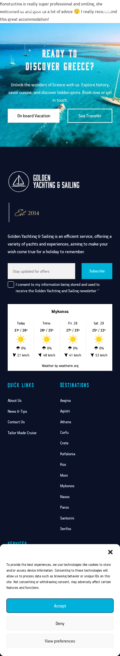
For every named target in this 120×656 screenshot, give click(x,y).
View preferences (60, 641)
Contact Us (16, 422)
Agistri (65, 411)
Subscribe (97, 271)
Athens (65, 422)
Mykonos (67, 485)
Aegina (65, 400)
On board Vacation (33, 116)
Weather (48, 365)
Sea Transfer (89, 116)
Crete (64, 443)
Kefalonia (67, 454)
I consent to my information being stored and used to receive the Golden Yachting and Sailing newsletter (58, 287)
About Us (14, 400)
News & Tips (17, 411)
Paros (64, 507)
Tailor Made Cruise (22, 432)
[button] (110, 552)
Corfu (64, 432)
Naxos (64, 496)
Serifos (65, 528)
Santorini (67, 518)
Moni (64, 475)
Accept (60, 606)
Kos (63, 464)
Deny (60, 623)
